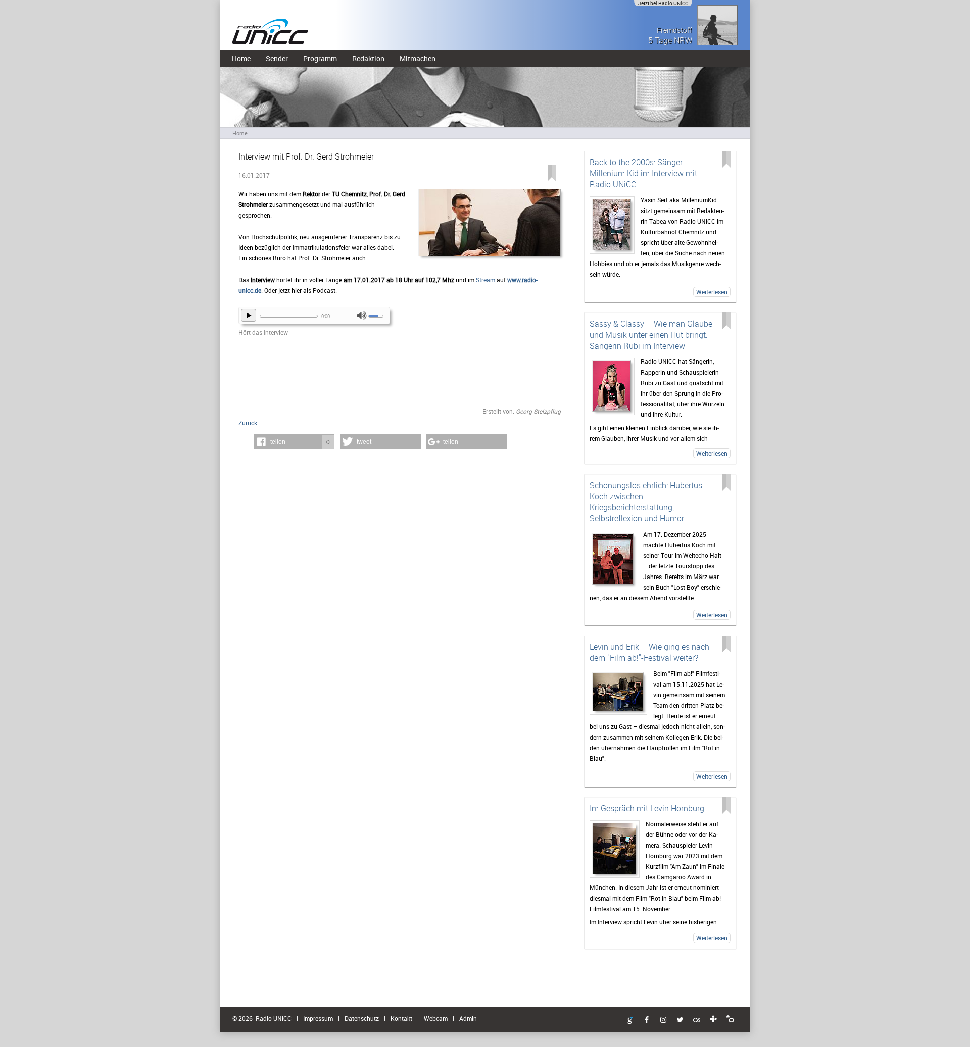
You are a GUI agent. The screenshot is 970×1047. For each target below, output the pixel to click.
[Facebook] (646, 1020)
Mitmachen (417, 58)
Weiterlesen (712, 292)
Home (241, 58)
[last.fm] (696, 1020)
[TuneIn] (713, 1019)
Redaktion (368, 58)
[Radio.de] (730, 1019)
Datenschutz (362, 1018)
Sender (277, 58)
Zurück (247, 422)
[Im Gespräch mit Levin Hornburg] (615, 849)
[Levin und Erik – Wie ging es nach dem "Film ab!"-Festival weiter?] (618, 692)
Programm (320, 58)
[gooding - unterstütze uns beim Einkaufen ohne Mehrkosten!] (630, 1021)
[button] (294, 441)
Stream (485, 280)
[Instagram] (663, 1020)
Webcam (436, 1018)
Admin (468, 1018)
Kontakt (401, 1018)
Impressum (318, 1018)
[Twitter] (680, 1020)
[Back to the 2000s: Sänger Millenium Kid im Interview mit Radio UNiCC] (612, 225)
